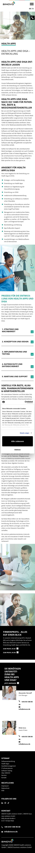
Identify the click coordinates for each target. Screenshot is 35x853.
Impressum (5, 786)
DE (30, 9)
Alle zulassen (17, 441)
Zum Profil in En (9, 652)
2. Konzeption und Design (15, 341)
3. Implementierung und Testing (14, 353)
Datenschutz (5, 788)
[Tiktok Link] (9, 805)
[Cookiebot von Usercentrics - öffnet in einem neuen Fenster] (25, 402)
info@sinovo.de (24, 709)
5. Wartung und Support (15, 376)
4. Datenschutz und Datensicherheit (12, 365)
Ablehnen (17, 449)
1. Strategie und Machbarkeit (10, 330)
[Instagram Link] (5, 805)
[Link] (9, 3)
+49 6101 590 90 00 (12, 827)
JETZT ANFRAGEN (10, 683)
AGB (2, 790)
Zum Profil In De (9, 649)
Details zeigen (24, 433)
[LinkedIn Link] (2, 805)
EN (33, 9)
